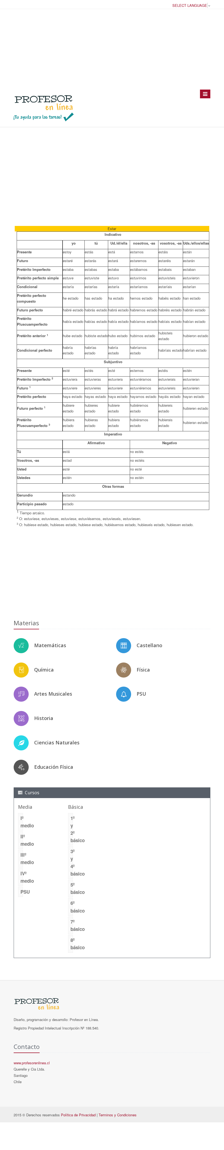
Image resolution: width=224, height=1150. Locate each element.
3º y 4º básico (71, 862)
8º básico (71, 944)
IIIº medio (21, 858)
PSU (141, 693)
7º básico (71, 925)
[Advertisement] (112, 49)
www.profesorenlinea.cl (32, 1062)
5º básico (71, 888)
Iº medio (21, 822)
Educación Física (53, 767)
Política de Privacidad (78, 1114)
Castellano (149, 645)
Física (143, 669)
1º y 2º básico (71, 829)
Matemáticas (50, 645)
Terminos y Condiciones (118, 1114)
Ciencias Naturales (56, 742)
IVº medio (21, 877)
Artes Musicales (53, 693)
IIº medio (21, 840)
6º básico (71, 907)
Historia (43, 718)
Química (44, 669)
